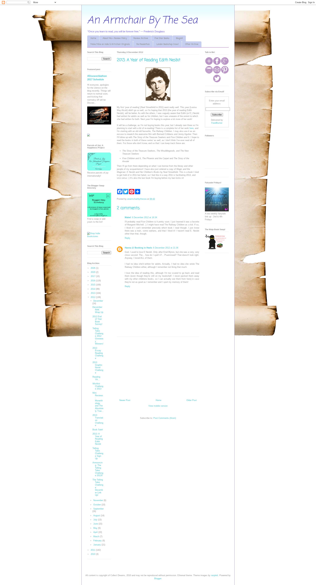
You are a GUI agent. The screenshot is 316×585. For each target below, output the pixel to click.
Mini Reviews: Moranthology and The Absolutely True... (98, 402)
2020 (93, 272)
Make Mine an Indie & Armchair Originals (110, 44)
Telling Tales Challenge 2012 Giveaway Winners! (97, 336)
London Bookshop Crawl (167, 44)
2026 (93, 268)
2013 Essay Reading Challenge (97, 353)
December (98, 301)
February (97, 540)
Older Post (191, 400)
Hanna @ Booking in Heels (138, 247)
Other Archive (191, 44)
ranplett (214, 575)
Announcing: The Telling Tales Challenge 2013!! (97, 469)
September (98, 509)
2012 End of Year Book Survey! (97, 320)
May (95, 528)
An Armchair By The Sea (142, 20)
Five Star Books (162, 38)
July (95, 519)
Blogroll (179, 38)
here (191, 128)
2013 (93, 293)
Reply (127, 238)
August (97, 515)
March (96, 536)
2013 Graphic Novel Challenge (97, 367)
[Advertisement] (158, 366)
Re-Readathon (143, 44)
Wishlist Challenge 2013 (97, 386)
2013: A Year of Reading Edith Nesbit (97, 438)
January (97, 544)
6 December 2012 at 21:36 (165, 247)
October (97, 504)
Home (93, 38)
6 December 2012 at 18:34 (144, 217)
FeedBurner (216, 123)
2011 (93, 550)
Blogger (157, 578)
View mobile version (158, 406)
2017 (93, 276)
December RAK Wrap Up (97, 309)
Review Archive (140, 38)
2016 (93, 280)
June (96, 524)
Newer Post (124, 400)
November (98, 500)
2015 (93, 284)
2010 (93, 554)
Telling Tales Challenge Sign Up (97, 453)
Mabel (128, 217)
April (95, 532)
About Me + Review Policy (115, 38)
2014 (93, 289)
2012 (93, 297)
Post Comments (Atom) (164, 418)
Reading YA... (96, 378)
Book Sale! (97, 429)
